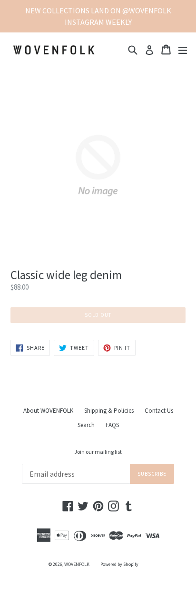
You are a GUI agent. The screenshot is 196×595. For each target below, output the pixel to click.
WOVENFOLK (76, 564)
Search (86, 425)
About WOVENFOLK (48, 411)
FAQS (112, 425)
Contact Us (159, 411)
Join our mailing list (98, 452)
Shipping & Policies (109, 411)
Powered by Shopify (119, 564)
